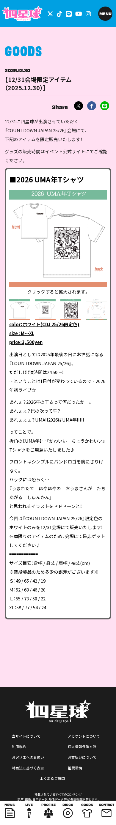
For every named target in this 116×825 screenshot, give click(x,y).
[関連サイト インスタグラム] (88, 13)
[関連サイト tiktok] (59, 13)
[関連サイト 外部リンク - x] (50, 13)
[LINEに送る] (104, 105)
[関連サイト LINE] (69, 13)
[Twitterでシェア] (78, 105)
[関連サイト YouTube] (78, 13)
